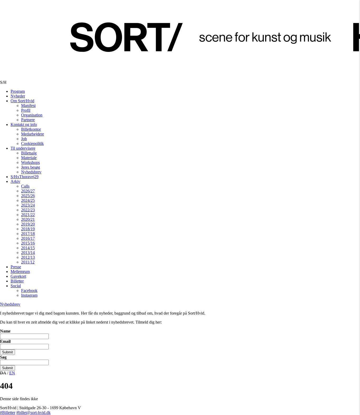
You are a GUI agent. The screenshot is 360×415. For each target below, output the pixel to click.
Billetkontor (31, 129)
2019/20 (28, 224)
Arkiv (15, 181)
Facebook (29, 290)
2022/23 (28, 210)
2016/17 (28, 238)
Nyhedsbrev (31, 172)
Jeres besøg (30, 167)
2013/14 (28, 252)
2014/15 (28, 248)
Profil (25, 110)
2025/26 (28, 195)
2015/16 (28, 243)
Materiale (29, 157)
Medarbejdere (32, 134)
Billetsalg (29, 153)
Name (5, 331)
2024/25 (28, 200)
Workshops (30, 162)
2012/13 (28, 257)
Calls (25, 186)
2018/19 (28, 229)
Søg (3, 357)
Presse (16, 267)
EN (12, 373)
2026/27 (28, 191)
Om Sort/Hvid (22, 101)
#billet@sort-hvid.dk (33, 412)
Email (5, 341)
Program (18, 91)
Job (24, 138)
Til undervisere (23, 148)
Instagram (29, 295)
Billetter (17, 281)
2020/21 (28, 219)
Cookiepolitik (32, 143)
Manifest (28, 105)
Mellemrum (20, 271)
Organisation (31, 115)
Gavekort (18, 276)
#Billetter (7, 412)
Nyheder (18, 96)
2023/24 (28, 205)
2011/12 (28, 262)
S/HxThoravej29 (24, 176)
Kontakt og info (24, 124)
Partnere (28, 120)
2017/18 (28, 233)
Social (16, 286)
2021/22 (28, 214)
